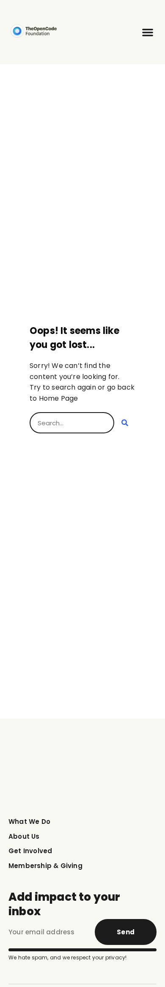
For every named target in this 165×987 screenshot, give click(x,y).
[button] (148, 32)
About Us (24, 836)
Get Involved (30, 850)
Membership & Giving (45, 865)
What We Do (29, 821)
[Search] (124, 422)
